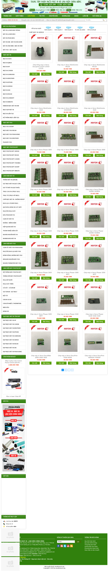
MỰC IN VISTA (7, 59)
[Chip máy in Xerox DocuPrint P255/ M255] (67, 339)
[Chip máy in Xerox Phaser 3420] (41, 214)
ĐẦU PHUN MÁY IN (9, 215)
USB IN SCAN (7, 299)
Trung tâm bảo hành (90, 544)
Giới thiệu (19, 16)
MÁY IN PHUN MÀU (9, 38)
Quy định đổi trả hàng (91, 543)
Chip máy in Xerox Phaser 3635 (41, 149)
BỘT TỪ (5, 295)
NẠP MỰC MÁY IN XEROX (11, 340)
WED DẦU (6, 307)
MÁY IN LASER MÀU (9, 34)
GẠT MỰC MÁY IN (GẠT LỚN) (12, 183)
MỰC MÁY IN (7, 55)
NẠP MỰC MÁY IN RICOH (10, 344)
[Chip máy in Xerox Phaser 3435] (67, 173)
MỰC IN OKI (6, 90)
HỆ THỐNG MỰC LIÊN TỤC (11, 117)
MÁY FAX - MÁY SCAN (10, 50)
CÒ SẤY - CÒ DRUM (9, 288)
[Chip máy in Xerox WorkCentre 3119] (94, 92)
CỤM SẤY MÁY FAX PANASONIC (13, 247)
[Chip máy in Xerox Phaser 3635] (41, 133)
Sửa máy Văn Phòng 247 (23, 559)
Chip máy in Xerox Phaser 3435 (67, 189)
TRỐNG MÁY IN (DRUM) (10, 180)
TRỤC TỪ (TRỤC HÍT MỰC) (11, 195)
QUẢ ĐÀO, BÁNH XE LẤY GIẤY (12, 207)
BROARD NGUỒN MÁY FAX (11, 259)
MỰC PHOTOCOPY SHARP (11, 167)
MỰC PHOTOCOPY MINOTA (11, 171)
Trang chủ (7, 16)
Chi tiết (34, 74)
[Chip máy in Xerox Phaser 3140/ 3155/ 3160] (94, 298)
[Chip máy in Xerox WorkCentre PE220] (67, 48)
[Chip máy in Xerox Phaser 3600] (67, 133)
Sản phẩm (31, 16)
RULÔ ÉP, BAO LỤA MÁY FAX (12, 251)
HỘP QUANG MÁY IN (9, 227)
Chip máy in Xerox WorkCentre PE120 (94, 65)
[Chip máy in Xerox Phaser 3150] (67, 298)
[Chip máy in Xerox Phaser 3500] (94, 133)
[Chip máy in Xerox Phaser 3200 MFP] (41, 298)
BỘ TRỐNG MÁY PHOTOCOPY (12, 272)
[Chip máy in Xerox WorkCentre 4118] (41, 92)
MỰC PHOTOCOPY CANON (11, 159)
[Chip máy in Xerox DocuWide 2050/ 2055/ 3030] (41, 339)
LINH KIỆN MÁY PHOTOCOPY (12, 268)
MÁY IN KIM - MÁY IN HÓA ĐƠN (12, 42)
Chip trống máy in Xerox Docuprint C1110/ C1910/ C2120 (41, 66)
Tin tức (42, 16)
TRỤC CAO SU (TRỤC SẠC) (11, 191)
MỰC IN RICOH (7, 94)
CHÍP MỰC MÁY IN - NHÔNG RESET (14, 199)
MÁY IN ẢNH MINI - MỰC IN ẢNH (13, 46)
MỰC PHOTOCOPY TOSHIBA (11, 163)
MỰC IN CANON (8, 70)
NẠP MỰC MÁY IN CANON (11, 324)
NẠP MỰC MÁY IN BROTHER (12, 328)
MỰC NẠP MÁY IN (8, 109)
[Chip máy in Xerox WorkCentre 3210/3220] (67, 92)
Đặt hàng (46, 74)
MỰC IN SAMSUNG (9, 74)
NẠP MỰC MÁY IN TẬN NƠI (11, 316)
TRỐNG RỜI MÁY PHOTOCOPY (12, 276)
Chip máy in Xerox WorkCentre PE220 (67, 65)
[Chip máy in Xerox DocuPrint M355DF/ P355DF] (94, 339)
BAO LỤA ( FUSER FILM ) (10, 203)
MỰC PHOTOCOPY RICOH (11, 155)
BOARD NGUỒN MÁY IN (10, 234)
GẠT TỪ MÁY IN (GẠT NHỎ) (11, 187)
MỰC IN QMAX (7, 62)
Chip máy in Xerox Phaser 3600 (67, 149)
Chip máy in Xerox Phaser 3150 (67, 314)
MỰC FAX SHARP (8, 126)
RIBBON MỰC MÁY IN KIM (11, 106)
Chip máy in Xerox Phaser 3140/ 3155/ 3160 (94, 315)
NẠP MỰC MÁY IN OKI (9, 347)
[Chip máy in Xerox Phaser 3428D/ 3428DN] (94, 173)
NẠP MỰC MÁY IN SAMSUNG (12, 336)
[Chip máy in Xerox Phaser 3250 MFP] (94, 256)
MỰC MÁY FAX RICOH (9, 130)
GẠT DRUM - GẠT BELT (10, 292)
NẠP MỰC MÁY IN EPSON (11, 332)
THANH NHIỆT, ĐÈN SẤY (10, 230)
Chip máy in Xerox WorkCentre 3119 (94, 109)
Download (66, 16)
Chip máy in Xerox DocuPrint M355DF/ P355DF (94, 356)
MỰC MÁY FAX (7, 122)
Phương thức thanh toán (92, 548)
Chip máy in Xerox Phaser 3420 (41, 231)
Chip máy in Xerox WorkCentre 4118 (41, 109)
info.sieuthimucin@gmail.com (28, 552)
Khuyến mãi (53, 16)
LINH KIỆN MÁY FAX (9, 243)
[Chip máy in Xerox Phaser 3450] (41, 173)
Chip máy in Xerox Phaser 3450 (41, 189)
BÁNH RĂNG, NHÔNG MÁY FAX (12, 255)
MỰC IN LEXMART (8, 98)
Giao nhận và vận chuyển (92, 550)
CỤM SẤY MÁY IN (8, 219)
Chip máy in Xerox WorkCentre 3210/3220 (67, 109)
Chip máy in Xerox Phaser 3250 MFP (94, 273)
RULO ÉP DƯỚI (7, 280)
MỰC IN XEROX (7, 86)
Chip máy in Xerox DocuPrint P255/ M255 (67, 356)
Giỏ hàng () (96, 16)
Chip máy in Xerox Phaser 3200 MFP (41, 315)
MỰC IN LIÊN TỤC (8, 113)
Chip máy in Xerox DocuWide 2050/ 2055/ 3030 (41, 356)
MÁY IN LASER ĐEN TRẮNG (11, 30)
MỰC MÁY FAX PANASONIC (11, 134)
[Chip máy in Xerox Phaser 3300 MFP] (67, 256)
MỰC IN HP (6, 66)
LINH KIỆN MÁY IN (8, 176)
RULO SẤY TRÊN (8, 284)
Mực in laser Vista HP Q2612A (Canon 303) (13, 393)
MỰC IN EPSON (7, 82)
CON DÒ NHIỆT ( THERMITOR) (12, 303)
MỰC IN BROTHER (8, 78)
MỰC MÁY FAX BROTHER (11, 138)
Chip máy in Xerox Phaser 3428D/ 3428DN (94, 190)
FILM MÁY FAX (7, 142)
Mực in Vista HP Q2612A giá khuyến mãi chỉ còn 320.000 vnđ (63, 20)
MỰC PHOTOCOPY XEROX (11, 151)
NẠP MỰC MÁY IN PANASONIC (12, 351)
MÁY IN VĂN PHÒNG (9, 26)
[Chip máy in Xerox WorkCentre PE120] (94, 48)
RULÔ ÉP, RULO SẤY (9, 211)
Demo (76, 16)
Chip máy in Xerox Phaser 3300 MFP (67, 273)
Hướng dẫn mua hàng (91, 546)
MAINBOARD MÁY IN (9, 238)
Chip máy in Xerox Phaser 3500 (94, 149)
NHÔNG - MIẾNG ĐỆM (9, 223)
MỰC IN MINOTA (8, 102)
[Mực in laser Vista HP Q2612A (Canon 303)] (13, 377)
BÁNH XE (6, 311)
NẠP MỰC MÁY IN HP (9, 320)
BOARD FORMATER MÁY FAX (12, 263)
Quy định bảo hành (90, 541)
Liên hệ (85, 16)
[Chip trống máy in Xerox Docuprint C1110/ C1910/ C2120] (41, 48)
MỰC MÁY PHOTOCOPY (10, 147)
